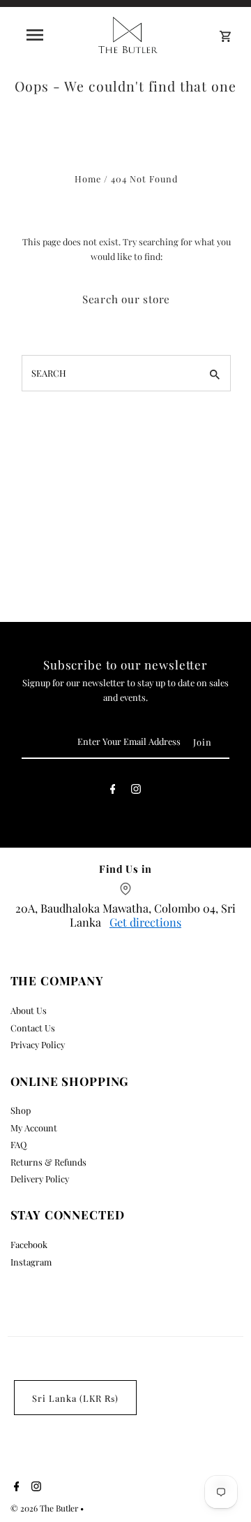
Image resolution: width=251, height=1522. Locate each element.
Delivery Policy (39, 1178)
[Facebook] (113, 791)
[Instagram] (136, 791)
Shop (20, 1110)
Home (88, 178)
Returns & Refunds (48, 1162)
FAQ (18, 1144)
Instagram (31, 1262)
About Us (28, 1010)
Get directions (145, 921)
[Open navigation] (34, 34)
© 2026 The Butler (45, 1508)
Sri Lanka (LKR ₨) (75, 1398)
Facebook (28, 1244)
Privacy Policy (37, 1044)
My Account (33, 1127)
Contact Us (32, 1028)
